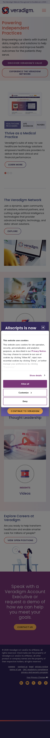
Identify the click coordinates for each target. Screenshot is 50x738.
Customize (24, 392)
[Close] (43, 327)
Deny (25, 401)
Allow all (25, 384)
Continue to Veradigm (25, 411)
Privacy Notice (38, 351)
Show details (36, 375)
